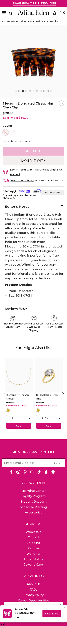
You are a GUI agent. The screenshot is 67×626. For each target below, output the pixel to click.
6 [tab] (33, 91)
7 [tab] (37, 91)
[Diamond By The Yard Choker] (19, 375)
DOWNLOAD (51, 613)
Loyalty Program (33, 496)
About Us (33, 584)
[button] (61, 103)
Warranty (34, 553)
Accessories (33, 512)
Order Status (33, 559)
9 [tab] (44, 91)
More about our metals (16, 141)
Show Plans (52, 192)
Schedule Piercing (33, 507)
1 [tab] (16, 91)
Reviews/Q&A (16, 308)
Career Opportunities (33, 600)
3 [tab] (23, 91)
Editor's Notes (17, 206)
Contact (33, 537)
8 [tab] (41, 91)
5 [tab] (30, 91)
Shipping (33, 543)
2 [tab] (19, 91)
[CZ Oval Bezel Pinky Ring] (49, 375)
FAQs (33, 589)
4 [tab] (26, 91)
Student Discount (34, 501)
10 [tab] (48, 91)
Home (5, 21)
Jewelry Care (33, 564)
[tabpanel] (33, 61)
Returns (33, 548)
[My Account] (54, 13)
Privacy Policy (33, 595)
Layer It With (33, 160)
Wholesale (33, 532)
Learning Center (33, 490)
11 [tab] (51, 91)
